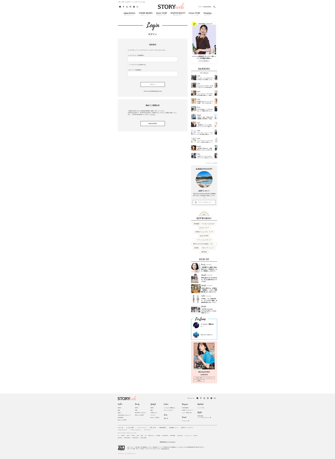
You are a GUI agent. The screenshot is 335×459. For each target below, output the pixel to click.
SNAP (119, 412)
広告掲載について (173, 427)
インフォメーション (141, 427)
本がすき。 (196, 435)
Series (165, 415)
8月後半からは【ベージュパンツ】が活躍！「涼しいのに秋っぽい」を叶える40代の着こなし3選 (205, 103)
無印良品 (204, 252)
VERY (128, 435)
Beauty (137, 404)
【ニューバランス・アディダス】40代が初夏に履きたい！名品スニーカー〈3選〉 (205, 95)
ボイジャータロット (207, 334)
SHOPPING (120, 417)
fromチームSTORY (122, 420)
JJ (118, 435)
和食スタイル (151, 435)
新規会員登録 (152, 123)
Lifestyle (153, 404)
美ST (142, 435)
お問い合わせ (153, 427)
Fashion (120, 404)
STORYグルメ (153, 412)
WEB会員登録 (162, 427)
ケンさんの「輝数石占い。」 (170, 407)
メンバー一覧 (200, 407)
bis (145, 435)
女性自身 (158, 435)
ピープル (152, 415)
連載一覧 (166, 418)
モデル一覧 (120, 427)
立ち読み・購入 (199, 377)
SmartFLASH (165, 435)
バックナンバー (209, 377)
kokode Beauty (127, 437)
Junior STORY (204, 236)
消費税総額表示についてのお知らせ (167, 441)
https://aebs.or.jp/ (165, 448)
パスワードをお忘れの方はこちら (153, 91)
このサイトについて (122, 429)
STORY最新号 (185, 407)
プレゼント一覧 (185, 420)
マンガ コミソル (188, 435)
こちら (153, 114)
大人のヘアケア (204, 228)
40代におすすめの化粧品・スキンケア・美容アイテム (205, 244)
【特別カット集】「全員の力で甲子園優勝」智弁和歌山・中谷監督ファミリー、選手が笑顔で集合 (205, 119)
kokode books (135, 437)
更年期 (196, 248)
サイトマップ (147, 429)
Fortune (166, 404)
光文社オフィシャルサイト (187, 427)
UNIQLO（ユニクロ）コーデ (204, 232)
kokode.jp (120, 437)
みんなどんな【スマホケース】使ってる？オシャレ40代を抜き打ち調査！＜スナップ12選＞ (205, 87)
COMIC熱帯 (172, 435)
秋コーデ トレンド (208, 248)
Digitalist (200, 404)
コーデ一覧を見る (203, 61)
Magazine (185, 404)
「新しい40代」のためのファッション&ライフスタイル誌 (131, 2)
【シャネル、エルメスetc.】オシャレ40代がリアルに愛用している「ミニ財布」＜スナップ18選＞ (205, 79)
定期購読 (199, 380)
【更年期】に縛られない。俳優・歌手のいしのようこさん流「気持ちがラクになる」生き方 (205, 150)
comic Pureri (180, 435)
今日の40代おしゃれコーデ (124, 415)
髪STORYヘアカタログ (140, 412)
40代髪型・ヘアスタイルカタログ (204, 224)
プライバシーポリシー (136, 429)
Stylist (199, 412)
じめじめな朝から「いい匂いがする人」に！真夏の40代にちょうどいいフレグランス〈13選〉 (205, 111)
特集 (119, 410)
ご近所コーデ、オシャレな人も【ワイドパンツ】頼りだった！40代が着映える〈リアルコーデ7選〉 (205, 158)
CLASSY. (123, 435)
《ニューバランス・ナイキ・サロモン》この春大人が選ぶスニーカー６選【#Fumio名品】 (205, 142)
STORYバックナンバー (187, 410)
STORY (133, 435)
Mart (138, 435)
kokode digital (143, 437)
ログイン (152, 84)
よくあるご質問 (130, 427)
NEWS (119, 407)
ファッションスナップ (204, 240)
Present (184, 417)
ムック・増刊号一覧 (186, 412)
